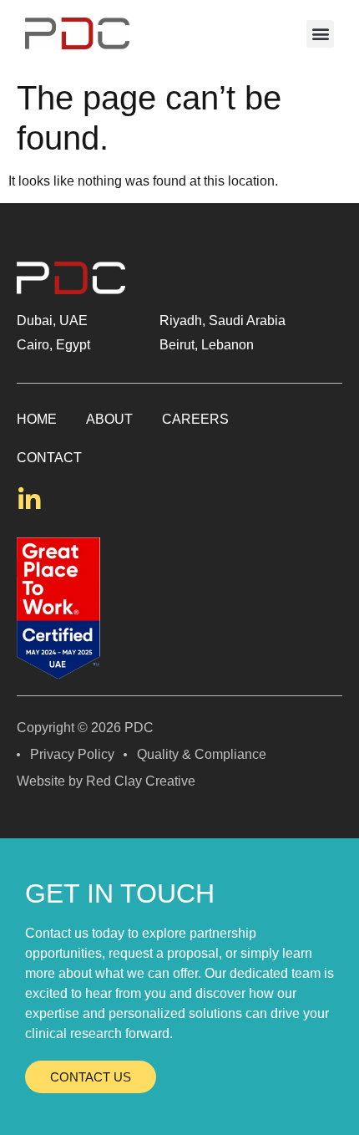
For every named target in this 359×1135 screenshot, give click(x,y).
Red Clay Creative (140, 781)
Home (37, 419)
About (109, 419)
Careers (195, 419)
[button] (320, 34)
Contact (49, 457)
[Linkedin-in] (29, 499)
